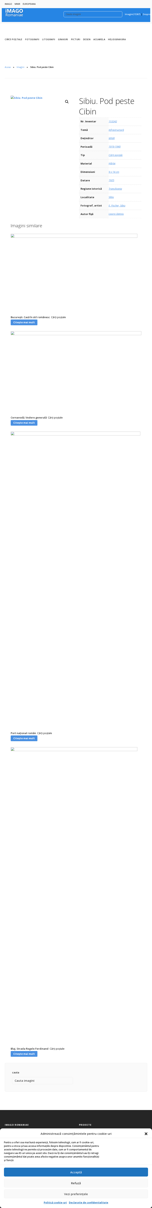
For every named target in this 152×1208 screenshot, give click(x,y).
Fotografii (32, 39)
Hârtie (112, 163)
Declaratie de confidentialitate (88, 1202)
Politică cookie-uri (55, 1202)
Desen (87, 39)
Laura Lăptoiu (116, 214)
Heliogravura (117, 39)
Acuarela (99, 39)
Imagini (20, 67)
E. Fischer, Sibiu (117, 205)
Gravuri (63, 39)
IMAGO (8, 3)
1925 (111, 180)
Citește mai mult (24, 322)
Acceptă (76, 1172)
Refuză (76, 1183)
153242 (113, 121)
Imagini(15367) (132, 14)
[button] (146, 1134)
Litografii (48, 39)
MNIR (17, 3)
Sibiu (111, 197)
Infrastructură (116, 130)
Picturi (75, 39)
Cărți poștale (13, 39)
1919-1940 (115, 146)
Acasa (8, 67)
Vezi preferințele (76, 1194)
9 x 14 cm (114, 172)
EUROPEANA (29, 3)
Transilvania (115, 188)
